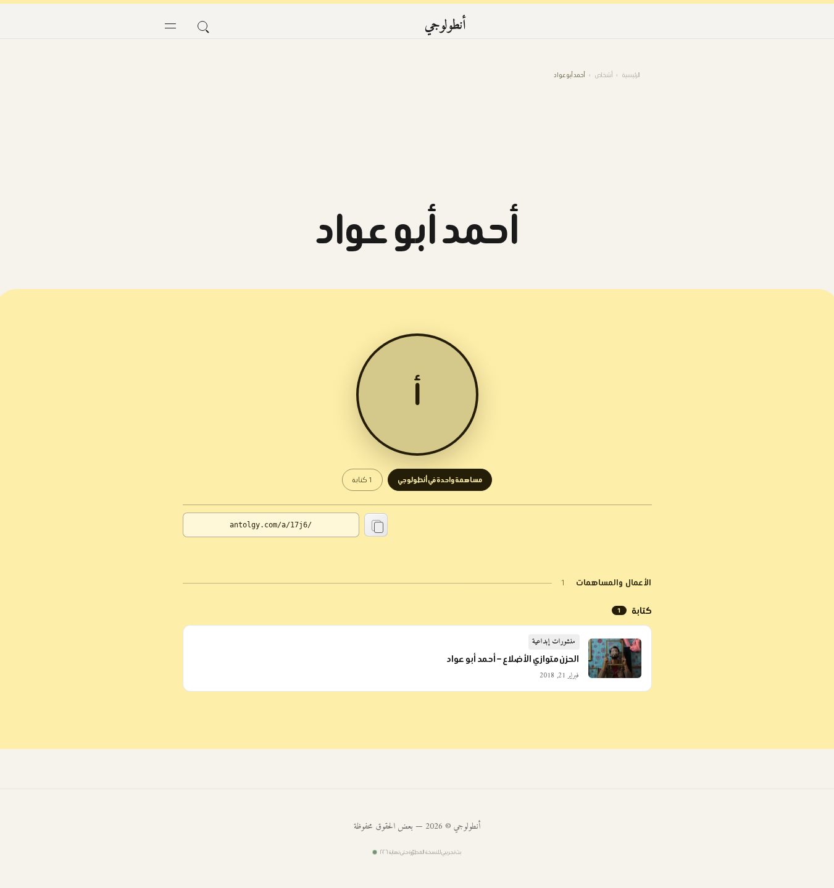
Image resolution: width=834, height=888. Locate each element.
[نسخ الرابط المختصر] (376, 525)
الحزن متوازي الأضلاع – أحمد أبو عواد (512, 659)
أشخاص (603, 75)
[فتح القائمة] (170, 26)
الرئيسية (631, 75)
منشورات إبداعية (554, 641)
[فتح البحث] (202, 26)
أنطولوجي (445, 26)
